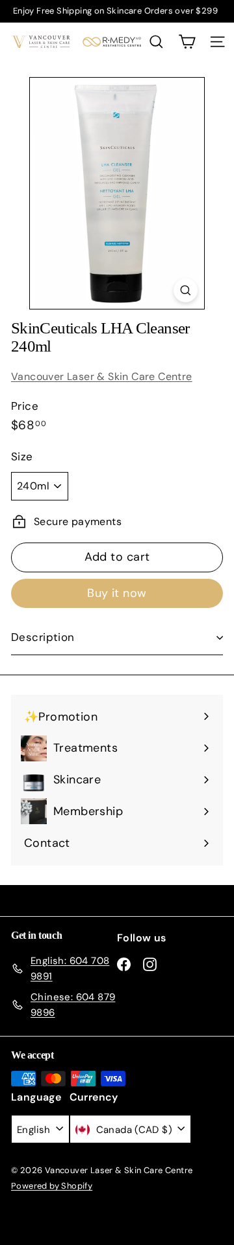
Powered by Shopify (51, 1185)
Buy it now (117, 593)
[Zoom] (186, 290)
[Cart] (187, 42)
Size (22, 456)
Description (43, 637)
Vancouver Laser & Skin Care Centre (101, 376)
